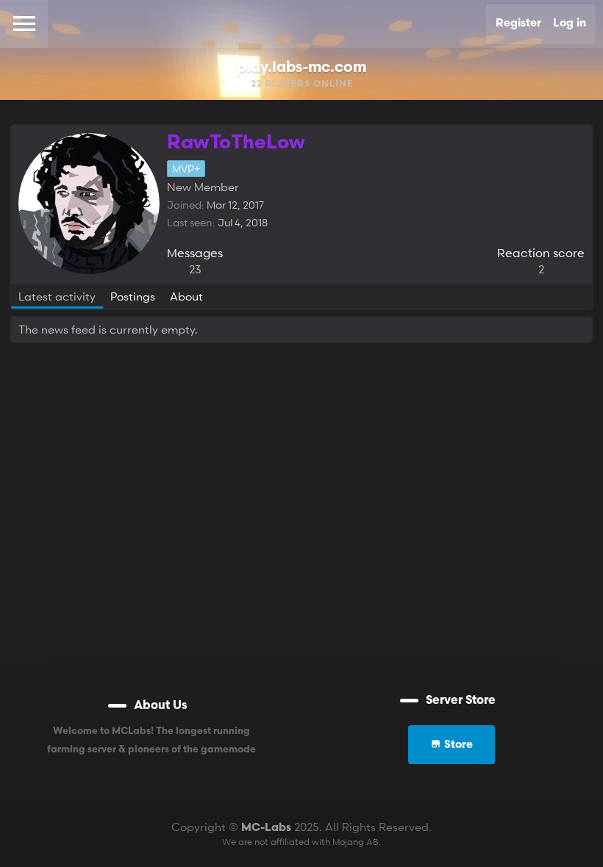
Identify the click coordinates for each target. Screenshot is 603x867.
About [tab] (186, 296)
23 (195, 269)
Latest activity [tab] (57, 296)
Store (457, 745)
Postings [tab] (132, 296)
